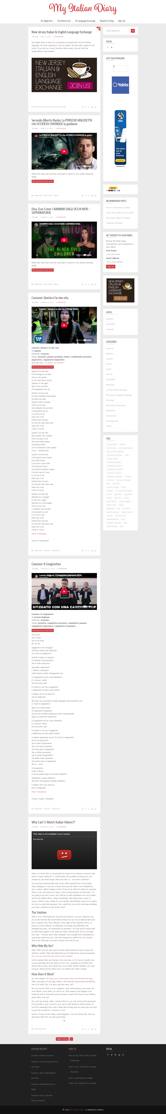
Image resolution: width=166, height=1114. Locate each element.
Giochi (108, 369)
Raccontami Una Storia (115, 405)
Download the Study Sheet (43, 181)
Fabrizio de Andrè (113, 487)
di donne (128, 476)
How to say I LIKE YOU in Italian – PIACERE (82, 1069)
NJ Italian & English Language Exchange (50, 107)
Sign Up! (121, 20)
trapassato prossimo (114, 523)
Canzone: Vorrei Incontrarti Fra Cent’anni (44, 1064)
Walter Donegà (112, 526)
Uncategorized (40, 1029)
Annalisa (122, 444)
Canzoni (46, 550)
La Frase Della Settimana (116, 390)
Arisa (126, 455)
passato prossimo (113, 512)
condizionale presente (114, 466)
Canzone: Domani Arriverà (42, 1055)
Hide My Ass (83, 937)
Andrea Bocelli (112, 444)
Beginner (110, 319)
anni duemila (111, 448)
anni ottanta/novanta (126, 448)
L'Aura (126, 498)
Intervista (110, 385)
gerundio (110, 491)
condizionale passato (114, 462)
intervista (118, 498)
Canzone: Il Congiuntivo (46, 564)
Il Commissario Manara (124, 491)
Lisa (36, 36)
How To (109, 374)
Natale (121, 505)
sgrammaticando (112, 519)
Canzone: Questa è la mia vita (50, 298)
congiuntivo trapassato (115, 476)
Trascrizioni (111, 416)
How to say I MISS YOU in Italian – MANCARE (83, 1058)
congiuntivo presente (114, 473)
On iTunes (49, 363)
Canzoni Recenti (39, 1048)
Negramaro (111, 508)
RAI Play (65, 963)
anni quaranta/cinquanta (115, 451)
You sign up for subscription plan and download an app (69, 978)
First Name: (111, 251)
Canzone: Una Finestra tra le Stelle (43, 1086)
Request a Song (107, 20)
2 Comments (58, 36)
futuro (124, 487)
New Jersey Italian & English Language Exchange (62, 32)
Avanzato (38, 195)
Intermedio (47, 195)
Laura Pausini (111, 501)
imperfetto (128, 494)
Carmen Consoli (112, 459)
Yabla (121, 526)
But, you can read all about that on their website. (52, 956)
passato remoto (127, 512)
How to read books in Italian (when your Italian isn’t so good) (120, 210)
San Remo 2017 (120, 516)
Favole (108, 364)
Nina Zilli (126, 508)
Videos (56, 195)
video (125, 523)
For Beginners (47, 20)
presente (110, 516)
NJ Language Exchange (85, 20)
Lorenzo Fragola (124, 501)
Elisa (108, 483)
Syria (123, 519)
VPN (39, 917)
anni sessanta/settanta (114, 455)
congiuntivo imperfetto (115, 469)
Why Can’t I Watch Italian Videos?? (53, 822)
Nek (118, 508)
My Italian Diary (77, 1110)
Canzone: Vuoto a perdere (42, 1095)
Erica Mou (116, 483)
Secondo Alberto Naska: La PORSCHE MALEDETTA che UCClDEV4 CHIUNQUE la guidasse (62, 122)
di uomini (110, 480)
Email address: (112, 258)
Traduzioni (55, 550)
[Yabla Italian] (120, 85)
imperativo (118, 494)
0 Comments (61, 128)
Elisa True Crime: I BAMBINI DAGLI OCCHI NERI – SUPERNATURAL (61, 211)
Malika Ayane (111, 505)
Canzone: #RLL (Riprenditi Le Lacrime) (43, 1075)
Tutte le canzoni (38, 1100)
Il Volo (109, 494)
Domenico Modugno (123, 480)
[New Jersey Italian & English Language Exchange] (120, 290)
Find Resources (64, 20)
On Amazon (59, 363)
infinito (109, 498)
